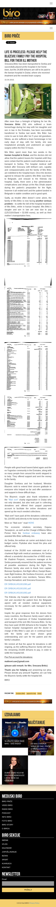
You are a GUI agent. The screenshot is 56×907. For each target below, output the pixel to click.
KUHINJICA (6, 863)
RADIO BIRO (7, 809)
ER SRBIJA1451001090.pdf (18, 584)
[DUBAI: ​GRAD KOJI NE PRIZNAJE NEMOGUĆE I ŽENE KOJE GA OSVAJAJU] (15, 770)
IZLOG (5, 844)
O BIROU (6, 829)
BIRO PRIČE (7, 801)
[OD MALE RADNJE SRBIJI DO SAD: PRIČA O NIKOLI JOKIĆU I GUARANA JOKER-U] (41, 741)
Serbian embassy (31, 533)
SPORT (5, 860)
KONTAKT (6, 867)
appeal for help (31, 693)
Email (4, 879)
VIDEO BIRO (7, 805)
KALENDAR (7, 848)
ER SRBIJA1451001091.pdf (18, 588)
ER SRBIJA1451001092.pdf (18, 593)
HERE (31, 523)
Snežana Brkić (20, 693)
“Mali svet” (13, 500)
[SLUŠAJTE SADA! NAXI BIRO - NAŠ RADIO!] (15, 733)
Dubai (39, 693)
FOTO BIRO (7, 821)
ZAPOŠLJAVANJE (9, 852)
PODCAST (6, 813)
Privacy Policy (34, 903)
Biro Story (7, 825)
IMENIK (5, 840)
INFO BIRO (6, 817)
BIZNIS (5, 856)
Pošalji (28, 890)
